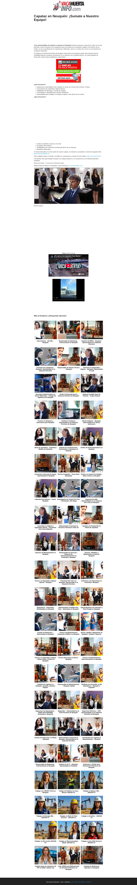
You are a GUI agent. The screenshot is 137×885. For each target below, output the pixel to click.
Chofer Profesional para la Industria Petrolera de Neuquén (68, 395)
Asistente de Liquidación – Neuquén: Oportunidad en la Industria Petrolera (45, 369)
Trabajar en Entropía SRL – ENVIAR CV (45, 816)
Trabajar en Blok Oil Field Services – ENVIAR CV (68, 816)
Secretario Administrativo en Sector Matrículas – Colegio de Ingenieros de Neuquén (45, 395)
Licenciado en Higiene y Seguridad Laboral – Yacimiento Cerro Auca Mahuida (45, 527)
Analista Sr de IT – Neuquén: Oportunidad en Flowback (68, 765)
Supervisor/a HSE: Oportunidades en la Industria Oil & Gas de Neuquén (91, 501)
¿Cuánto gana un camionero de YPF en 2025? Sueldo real (45, 867)
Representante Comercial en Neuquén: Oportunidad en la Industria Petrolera (68, 739)
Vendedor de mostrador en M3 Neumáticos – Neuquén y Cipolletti (91, 686)
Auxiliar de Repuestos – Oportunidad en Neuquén (45, 633)
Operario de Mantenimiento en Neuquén (45, 553)
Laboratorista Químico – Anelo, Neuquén (45, 500)
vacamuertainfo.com (76, 165)
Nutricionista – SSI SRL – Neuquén (45, 341)
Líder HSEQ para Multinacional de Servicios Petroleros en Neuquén (68, 867)
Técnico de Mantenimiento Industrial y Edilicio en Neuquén (68, 633)
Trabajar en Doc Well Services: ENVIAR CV (91, 841)
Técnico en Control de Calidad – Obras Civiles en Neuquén (91, 475)
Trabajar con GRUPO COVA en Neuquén (45, 791)
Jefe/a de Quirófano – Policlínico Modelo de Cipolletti (45, 448)
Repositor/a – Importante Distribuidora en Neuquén (45, 608)
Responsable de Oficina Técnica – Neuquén (68, 368)
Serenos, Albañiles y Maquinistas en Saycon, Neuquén (91, 554)
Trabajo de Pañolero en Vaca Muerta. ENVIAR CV (68, 791)
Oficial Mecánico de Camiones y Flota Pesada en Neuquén (92, 608)
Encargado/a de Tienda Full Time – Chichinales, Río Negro (68, 500)
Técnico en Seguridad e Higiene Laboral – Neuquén (45, 581)
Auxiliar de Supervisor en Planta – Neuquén (45, 738)
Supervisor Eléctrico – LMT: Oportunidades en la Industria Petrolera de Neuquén (91, 712)
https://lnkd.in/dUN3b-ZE (41, 153)
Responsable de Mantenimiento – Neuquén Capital (68, 685)
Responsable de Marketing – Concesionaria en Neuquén (68, 341)
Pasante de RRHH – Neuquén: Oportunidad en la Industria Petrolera (92, 342)
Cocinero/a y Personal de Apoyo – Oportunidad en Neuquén (45, 475)
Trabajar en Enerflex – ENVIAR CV (91, 816)
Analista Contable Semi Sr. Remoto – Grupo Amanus (91, 395)
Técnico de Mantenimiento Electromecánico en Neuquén (92, 658)
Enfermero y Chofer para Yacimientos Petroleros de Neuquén (92, 766)
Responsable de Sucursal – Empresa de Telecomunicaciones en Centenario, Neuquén (68, 555)
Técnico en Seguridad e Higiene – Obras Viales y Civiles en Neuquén (45, 659)
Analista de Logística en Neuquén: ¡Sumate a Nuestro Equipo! (45, 686)
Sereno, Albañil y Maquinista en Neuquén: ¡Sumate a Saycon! (91, 633)
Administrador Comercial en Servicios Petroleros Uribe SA (68, 526)
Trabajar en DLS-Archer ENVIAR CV (45, 841)
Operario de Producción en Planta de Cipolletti (91, 526)
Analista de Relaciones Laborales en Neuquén (91, 867)
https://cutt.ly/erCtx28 (94, 156)
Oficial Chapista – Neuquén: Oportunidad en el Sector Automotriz (91, 422)
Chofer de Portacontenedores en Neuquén (92, 448)
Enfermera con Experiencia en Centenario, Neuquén (91, 581)
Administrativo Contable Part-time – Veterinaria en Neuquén (68, 608)
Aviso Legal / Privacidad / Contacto (81, 882)
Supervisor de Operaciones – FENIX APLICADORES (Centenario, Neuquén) (45, 712)
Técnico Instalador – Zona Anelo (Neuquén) (68, 475)
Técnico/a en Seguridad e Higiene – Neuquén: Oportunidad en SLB (91, 369)
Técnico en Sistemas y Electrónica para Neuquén (45, 421)
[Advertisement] (68, 34)
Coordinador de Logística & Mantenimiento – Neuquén (91, 738)
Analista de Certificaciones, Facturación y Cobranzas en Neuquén (68, 449)
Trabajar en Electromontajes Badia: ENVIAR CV (68, 841)
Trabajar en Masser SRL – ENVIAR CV (91, 791)
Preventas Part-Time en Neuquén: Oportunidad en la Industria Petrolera (68, 582)
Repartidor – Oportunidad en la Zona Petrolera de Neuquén (68, 711)
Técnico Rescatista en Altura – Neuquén (68, 658)
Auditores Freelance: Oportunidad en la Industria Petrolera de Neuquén (68, 422)
